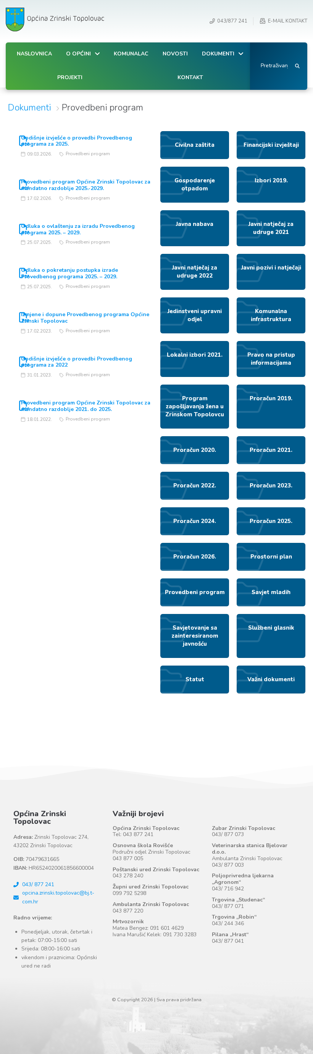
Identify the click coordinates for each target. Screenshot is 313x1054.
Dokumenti (29, 107)
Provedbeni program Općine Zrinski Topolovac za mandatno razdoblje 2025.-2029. (85, 185)
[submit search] (297, 66)
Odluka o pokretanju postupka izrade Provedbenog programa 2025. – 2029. (69, 273)
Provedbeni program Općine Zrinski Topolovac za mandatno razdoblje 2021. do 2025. (85, 406)
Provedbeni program (88, 153)
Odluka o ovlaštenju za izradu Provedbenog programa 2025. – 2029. (78, 229)
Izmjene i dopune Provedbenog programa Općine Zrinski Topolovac (85, 318)
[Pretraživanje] (272, 66)
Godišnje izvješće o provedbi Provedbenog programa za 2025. (76, 141)
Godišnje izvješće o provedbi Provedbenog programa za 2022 (76, 362)
